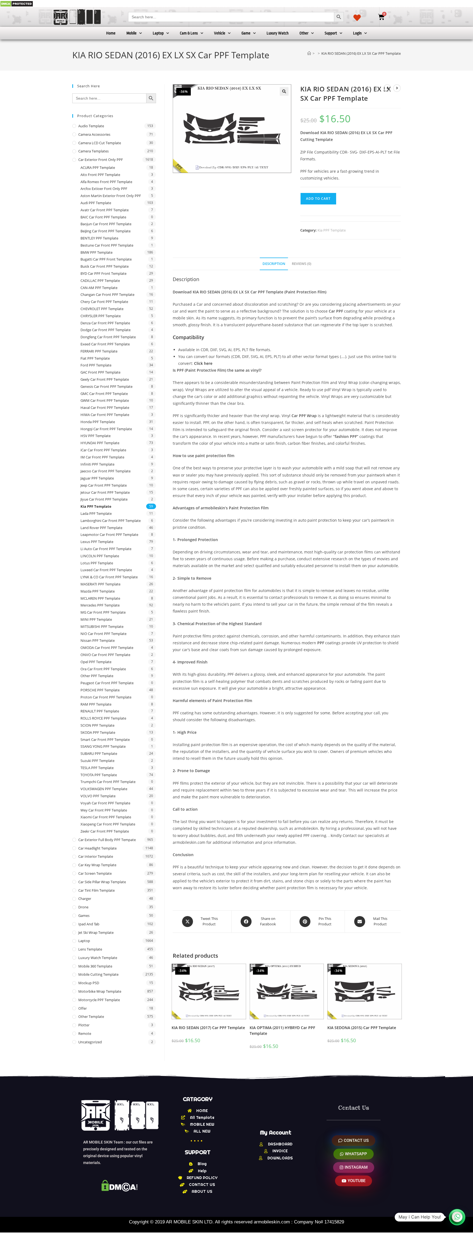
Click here (203, 363)
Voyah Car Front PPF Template (105, 803)
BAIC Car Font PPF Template (103, 217)
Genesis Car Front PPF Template (106, 386)
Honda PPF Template (97, 421)
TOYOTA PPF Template (98, 774)
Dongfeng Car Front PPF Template (108, 336)
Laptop (158, 33)
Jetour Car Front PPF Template (105, 492)
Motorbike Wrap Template (99, 991)
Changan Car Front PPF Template (107, 294)
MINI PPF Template (96, 619)
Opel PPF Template (95, 661)
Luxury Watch (278, 33)
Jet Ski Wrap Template (96, 932)
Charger (84, 898)
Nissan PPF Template (97, 640)
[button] (284, 91)
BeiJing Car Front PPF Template (105, 231)
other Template (91, 1016)
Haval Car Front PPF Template (104, 407)
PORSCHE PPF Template (100, 690)
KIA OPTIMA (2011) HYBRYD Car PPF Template (282, 1030)
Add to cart (318, 198)
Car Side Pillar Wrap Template (102, 881)
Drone (83, 907)
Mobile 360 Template (95, 966)
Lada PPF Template (96, 513)
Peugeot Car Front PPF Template (107, 682)
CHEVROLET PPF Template (101, 308)
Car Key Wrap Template (97, 864)
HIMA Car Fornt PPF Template (104, 414)
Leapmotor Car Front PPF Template (109, 534)
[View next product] (397, 88)
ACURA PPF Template (97, 167)
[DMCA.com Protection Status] (16, 3)
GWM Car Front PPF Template (104, 400)
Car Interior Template (95, 856)
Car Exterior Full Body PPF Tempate (107, 839)
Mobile (131, 33)
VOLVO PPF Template (98, 795)
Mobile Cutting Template (98, 974)
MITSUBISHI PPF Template (101, 626)
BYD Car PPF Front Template (103, 273)
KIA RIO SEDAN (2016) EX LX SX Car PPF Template (361, 53)
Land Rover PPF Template (101, 527)
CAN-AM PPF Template (98, 287)
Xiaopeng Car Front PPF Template (107, 824)
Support (331, 33)
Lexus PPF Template (96, 541)
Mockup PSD (88, 982)
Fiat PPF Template (95, 358)
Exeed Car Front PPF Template (105, 344)
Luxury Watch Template (97, 957)
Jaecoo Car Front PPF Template (105, 471)
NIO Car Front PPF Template (103, 633)
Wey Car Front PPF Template (103, 810)
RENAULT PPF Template (99, 711)
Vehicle (219, 33)
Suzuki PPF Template (97, 760)
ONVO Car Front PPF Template (105, 654)
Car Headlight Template (97, 848)
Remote (84, 1033)
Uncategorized (90, 1041)
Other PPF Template (96, 675)
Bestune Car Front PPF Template (106, 245)
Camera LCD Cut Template (99, 142)
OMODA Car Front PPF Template (106, 647)
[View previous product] (387, 88)
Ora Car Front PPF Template (103, 668)
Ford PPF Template (95, 365)
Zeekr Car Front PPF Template (104, 831)
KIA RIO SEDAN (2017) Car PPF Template (208, 1027)
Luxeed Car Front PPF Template (106, 569)
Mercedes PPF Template (100, 605)
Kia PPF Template (332, 230)
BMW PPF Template (96, 252)
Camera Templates (93, 151)
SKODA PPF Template (97, 732)
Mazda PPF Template (97, 591)
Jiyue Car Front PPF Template (104, 499)
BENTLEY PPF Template (99, 238)
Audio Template (91, 125)
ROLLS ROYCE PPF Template (103, 718)
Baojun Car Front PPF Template (105, 223)
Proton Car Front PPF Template (105, 697)
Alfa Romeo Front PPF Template (106, 181)
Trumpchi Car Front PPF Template (107, 781)
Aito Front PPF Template (100, 174)
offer (82, 1008)
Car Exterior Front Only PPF (100, 159)
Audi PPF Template (95, 202)
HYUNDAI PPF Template (99, 442)
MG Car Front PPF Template (103, 612)
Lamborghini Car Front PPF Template (110, 520)
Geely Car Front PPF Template (104, 379)
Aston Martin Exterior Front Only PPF (110, 195)
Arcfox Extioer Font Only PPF (103, 188)
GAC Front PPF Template (100, 372)
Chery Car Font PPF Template (104, 301)
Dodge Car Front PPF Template (105, 329)
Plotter (84, 1025)
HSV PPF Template (95, 435)
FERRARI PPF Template (98, 351)
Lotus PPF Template (96, 563)
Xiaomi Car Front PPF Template (105, 817)
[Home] (309, 53)
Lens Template (90, 949)
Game (245, 33)
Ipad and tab (88, 924)
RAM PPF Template (95, 704)
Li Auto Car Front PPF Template (105, 548)
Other (303, 33)
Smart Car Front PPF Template (105, 739)
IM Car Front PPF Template (102, 457)
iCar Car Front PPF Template (103, 449)
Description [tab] (274, 263)
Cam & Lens (189, 33)
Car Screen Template (95, 873)
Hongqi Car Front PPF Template (106, 428)
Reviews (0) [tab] (301, 263)
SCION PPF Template (97, 725)
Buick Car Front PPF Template (104, 266)
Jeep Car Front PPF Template (103, 485)
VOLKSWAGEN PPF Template (103, 788)
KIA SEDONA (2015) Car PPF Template (361, 1027)
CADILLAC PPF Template (100, 280)
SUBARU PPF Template (98, 753)
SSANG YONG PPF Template (103, 746)
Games (84, 915)
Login (357, 33)
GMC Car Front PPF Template (104, 393)
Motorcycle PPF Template (99, 999)
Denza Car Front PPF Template (105, 322)
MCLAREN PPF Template (100, 598)
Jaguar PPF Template (97, 478)
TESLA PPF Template (97, 767)
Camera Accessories (94, 134)
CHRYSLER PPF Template (100, 315)
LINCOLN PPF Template (99, 555)
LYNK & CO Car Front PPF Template (109, 576)
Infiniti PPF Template (97, 464)
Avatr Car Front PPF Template (104, 209)
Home (111, 33)
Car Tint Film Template (96, 890)
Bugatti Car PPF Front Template (106, 259)
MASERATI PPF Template (100, 584)
